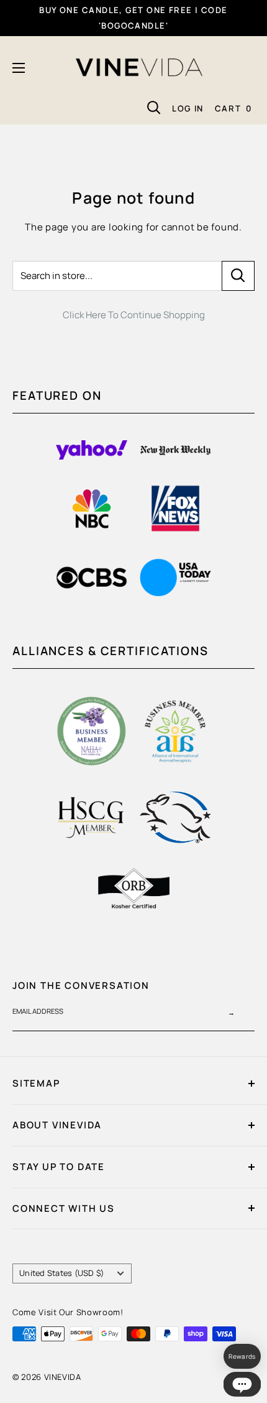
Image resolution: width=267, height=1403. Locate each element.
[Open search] (154, 108)
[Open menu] (18, 68)
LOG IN (187, 108)
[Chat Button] (242, 1384)
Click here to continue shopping (134, 314)
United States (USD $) (61, 1272)
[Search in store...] (238, 276)
